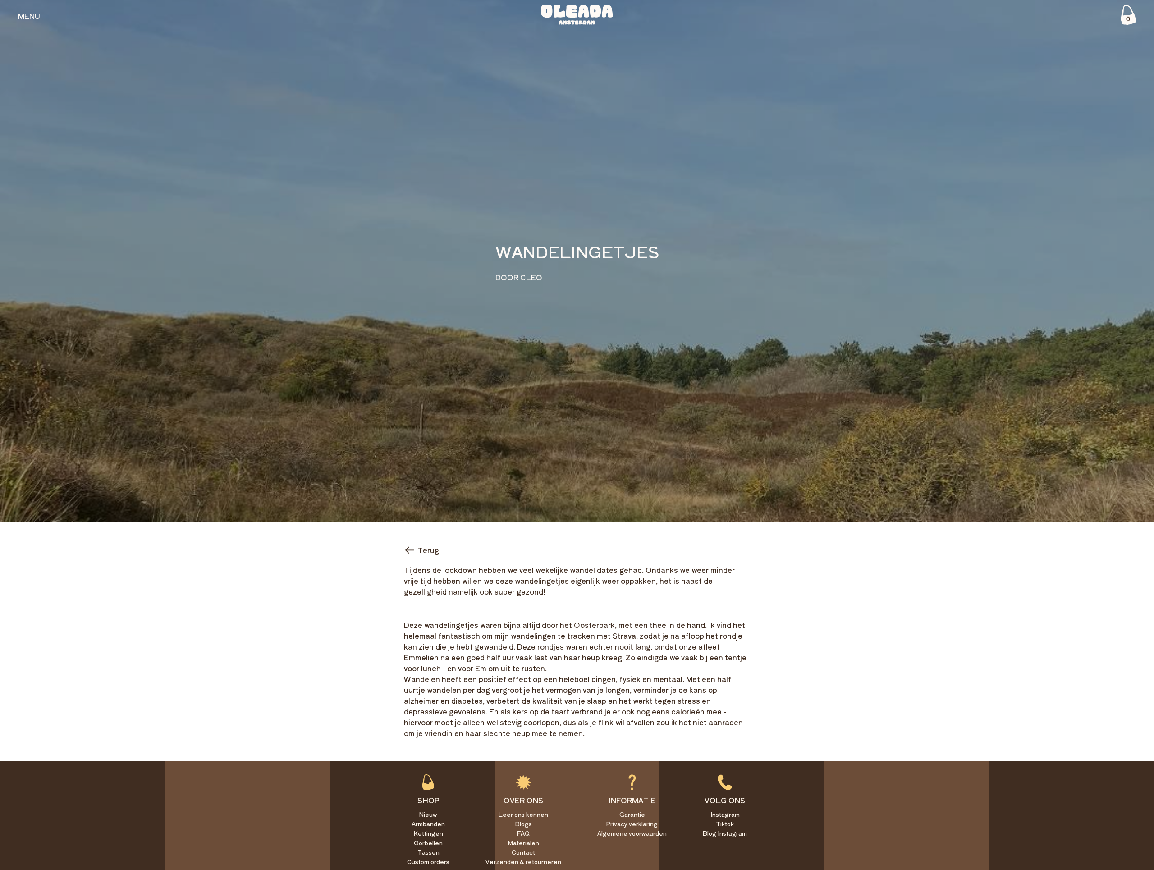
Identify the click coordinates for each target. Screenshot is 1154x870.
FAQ (523, 833)
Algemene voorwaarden (632, 833)
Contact (523, 852)
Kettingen (428, 833)
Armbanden (428, 824)
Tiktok (725, 824)
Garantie (632, 814)
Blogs (523, 824)
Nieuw (428, 814)
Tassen (428, 852)
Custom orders (428, 861)
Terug (428, 550)
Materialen (523, 842)
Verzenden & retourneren (523, 861)
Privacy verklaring (632, 824)
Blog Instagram (725, 833)
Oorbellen (428, 842)
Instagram (725, 814)
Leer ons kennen (523, 814)
